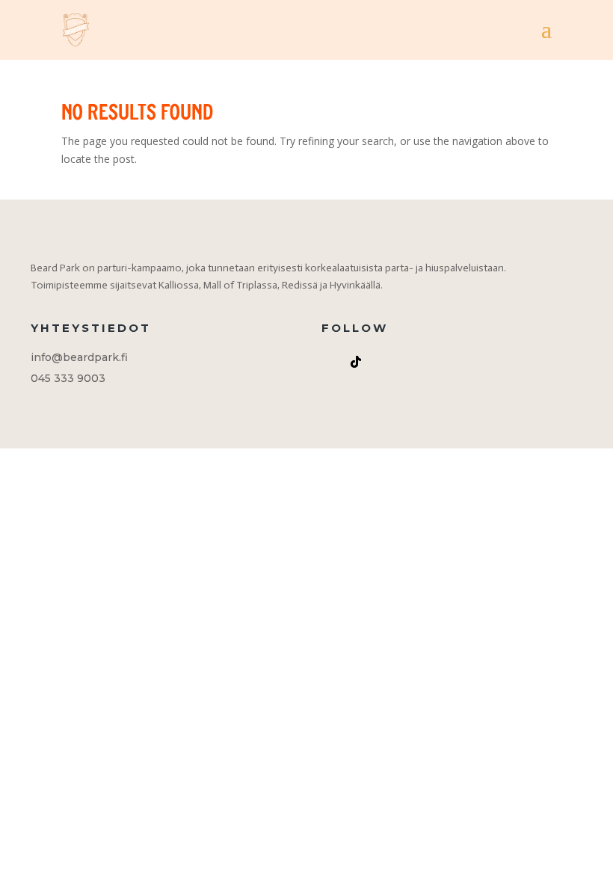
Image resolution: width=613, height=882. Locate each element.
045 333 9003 (68, 378)
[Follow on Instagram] (326, 362)
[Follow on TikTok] (356, 362)
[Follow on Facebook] (386, 362)
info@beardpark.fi (79, 357)
